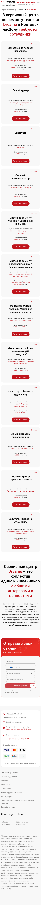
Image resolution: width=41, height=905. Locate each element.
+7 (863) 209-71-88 (26, 2)
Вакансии (5, 784)
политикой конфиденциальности (18, 691)
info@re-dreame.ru (14, 722)
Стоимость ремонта (9, 773)
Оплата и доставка (9, 777)
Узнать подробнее (20, 76)
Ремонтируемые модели (11, 792)
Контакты (5, 780)
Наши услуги (6, 796)
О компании (6, 788)
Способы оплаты (8, 807)
